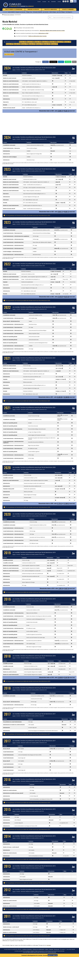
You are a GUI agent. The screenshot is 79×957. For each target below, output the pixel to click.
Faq (48, 1)
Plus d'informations (9, 54)
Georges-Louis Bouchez (20, 12)
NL (74, 1)
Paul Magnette (69, 12)
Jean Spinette (46, 12)
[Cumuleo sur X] (66, 2)
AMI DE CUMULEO (52, 955)
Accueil (39, 1)
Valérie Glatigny (52, 12)
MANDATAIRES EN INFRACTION (33, 9)
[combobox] (62, 17)
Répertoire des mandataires (9, 14)
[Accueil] (2, 14)
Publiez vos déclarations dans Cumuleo (37, 36)
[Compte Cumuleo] (71, 1)
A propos (44, 1)
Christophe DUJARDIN (37, 12)
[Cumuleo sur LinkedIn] (68, 2)
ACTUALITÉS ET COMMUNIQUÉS (68, 9)
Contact (59, 1)
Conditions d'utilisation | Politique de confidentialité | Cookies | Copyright (37, 949)
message (49, 945)
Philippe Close (29, 12)
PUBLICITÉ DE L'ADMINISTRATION (50, 9)
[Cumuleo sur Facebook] (64, 2)
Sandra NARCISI (11, 12)
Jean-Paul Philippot (61, 12)
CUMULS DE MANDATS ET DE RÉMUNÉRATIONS (13, 9)
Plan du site (56, 949)
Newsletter (53, 1)
